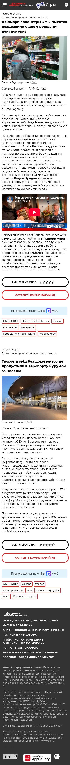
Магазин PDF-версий (18, 625)
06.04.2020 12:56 (11, 14)
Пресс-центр (49, 620)
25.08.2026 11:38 (11, 350)
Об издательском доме (20, 620)
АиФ (34, 82)
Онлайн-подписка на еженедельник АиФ (33, 630)
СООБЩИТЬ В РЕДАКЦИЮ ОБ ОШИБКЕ (28, 657)
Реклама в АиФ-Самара (20, 634)
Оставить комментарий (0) (35, 295)
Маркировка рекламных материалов (30, 652)
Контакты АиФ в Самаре (20, 647)
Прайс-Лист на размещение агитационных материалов (23, 641)
